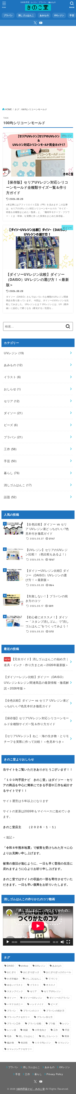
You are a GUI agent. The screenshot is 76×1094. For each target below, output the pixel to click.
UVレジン (59, 15)
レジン (65, 1023)
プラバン (8, 15)
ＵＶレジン (63, 1042)
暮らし (11, 473)
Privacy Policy (54, 1074)
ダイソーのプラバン (59, 997)
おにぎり (11, 972)
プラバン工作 (14, 1023)
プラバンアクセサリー (18, 1016)
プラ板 (52, 1023)
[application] (38, 925)
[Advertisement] (38, 66)
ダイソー (13, 413)
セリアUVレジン (52, 991)
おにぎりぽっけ (31, 972)
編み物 (10, 1042)
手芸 (72, 15)
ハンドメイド (37, 1004)
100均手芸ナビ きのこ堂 (30, 1089)
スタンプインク (15, 991)
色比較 (24, 1042)
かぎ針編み (12, 978)
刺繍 (25, 1029)
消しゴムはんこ (26, 15)
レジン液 (11, 1029)
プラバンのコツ (31, 1010)
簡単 (67, 1036)
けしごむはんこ (33, 978)
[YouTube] (40, 22)
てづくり (53, 978)
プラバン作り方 (45, 1016)
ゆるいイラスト (15, 984)
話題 (10, 497)
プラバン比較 (34, 1023)
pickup (24, 965)
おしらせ (12, 389)
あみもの (44, 15)
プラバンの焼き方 (55, 1010)
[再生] (8, 942)
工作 (10, 449)
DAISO (10, 965)
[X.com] (35, 22)
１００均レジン (43, 1042)
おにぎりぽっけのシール (58, 972)
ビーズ (11, 425)
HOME (8, 109)
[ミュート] (62, 942)
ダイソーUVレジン (32, 997)
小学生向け (40, 1029)
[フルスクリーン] (68, 942)
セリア (11, 401)
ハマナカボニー (15, 1004)
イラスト (12, 377)
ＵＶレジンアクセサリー (19, 1048)
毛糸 (9, 1036)
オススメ (50, 984)
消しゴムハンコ (50, 1036)
